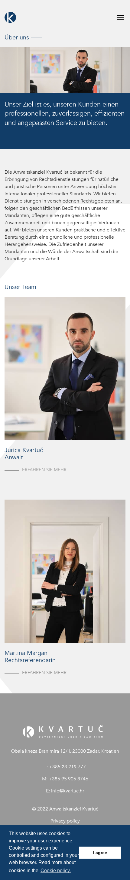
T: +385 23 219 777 (65, 767)
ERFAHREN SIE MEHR (44, 470)
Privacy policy (65, 821)
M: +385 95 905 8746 (65, 779)
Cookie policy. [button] (56, 870)
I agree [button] (100, 852)
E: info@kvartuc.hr (65, 791)
